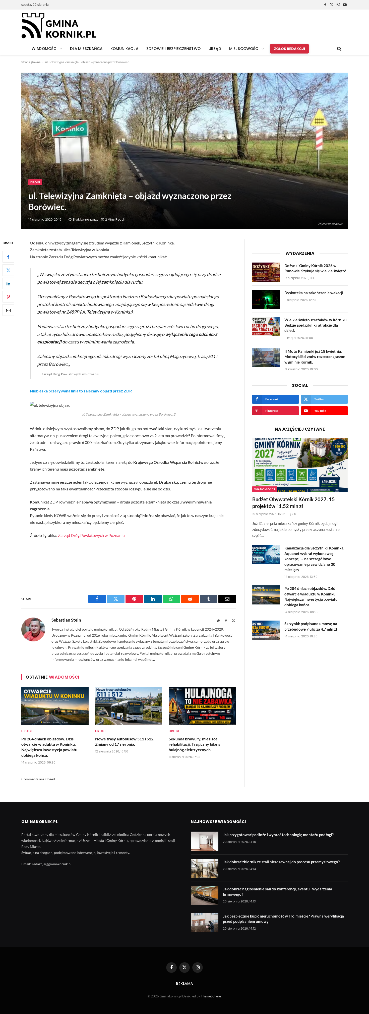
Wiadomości (264, 489)
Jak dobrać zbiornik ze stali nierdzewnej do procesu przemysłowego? (281, 861)
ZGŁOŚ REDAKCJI (289, 48)
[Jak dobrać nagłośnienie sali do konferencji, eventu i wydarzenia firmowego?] (204, 895)
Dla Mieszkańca (86, 48)
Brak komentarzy (85, 219)
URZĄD (215, 48)
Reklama (184, 984)
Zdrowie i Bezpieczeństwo (173, 48)
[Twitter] (8, 270)
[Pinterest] (8, 297)
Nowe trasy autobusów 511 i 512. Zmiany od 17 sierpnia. (124, 741)
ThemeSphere (211, 996)
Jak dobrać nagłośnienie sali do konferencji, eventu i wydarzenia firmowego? (277, 891)
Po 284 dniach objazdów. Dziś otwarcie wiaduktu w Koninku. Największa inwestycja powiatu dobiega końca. (49, 746)
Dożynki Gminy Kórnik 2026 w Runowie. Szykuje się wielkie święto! (315, 268)
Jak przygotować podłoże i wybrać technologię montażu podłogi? (278, 834)
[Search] (338, 49)
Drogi (35, 182)
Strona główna (30, 62)
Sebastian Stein (66, 620)
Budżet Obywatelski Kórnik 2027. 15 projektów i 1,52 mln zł (293, 502)
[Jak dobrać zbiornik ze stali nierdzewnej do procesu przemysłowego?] (204, 868)
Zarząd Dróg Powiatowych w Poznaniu (91, 535)
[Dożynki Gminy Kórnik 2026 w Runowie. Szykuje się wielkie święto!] (266, 272)
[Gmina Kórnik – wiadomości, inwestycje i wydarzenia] (58, 26)
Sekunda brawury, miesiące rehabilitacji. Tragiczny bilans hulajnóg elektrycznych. (194, 744)
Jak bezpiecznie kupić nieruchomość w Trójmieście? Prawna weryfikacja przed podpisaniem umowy (283, 919)
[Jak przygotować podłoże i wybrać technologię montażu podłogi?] (204, 841)
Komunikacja (124, 48)
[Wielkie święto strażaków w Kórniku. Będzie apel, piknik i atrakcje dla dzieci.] (266, 326)
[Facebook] (8, 257)
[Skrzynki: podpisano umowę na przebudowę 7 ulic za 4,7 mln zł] (266, 630)
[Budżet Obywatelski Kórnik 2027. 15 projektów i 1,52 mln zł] (300, 465)
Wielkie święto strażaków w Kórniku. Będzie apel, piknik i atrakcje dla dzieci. (315, 325)
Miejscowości (244, 48)
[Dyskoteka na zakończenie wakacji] (266, 299)
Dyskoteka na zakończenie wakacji (313, 292)
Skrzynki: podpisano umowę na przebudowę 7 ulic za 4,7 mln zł (310, 626)
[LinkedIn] (8, 283)
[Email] (8, 310)
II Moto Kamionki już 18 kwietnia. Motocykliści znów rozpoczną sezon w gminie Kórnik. (314, 356)
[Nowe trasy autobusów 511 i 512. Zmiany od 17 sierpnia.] (128, 706)
